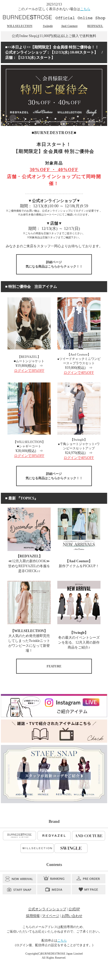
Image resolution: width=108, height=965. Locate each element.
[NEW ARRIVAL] (19, 879)
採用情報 (33, 916)
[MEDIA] (54, 889)
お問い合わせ (72, 916)
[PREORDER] (88, 879)
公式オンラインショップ (47, 909)
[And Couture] (88, 836)
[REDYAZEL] (54, 836)
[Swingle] (71, 848)
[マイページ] (88, 889)
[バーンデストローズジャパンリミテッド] (19, 836)
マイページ (50, 916)
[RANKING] (54, 879)
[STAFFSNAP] (19, 889)
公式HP (74, 909)
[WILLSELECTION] (37, 848)
